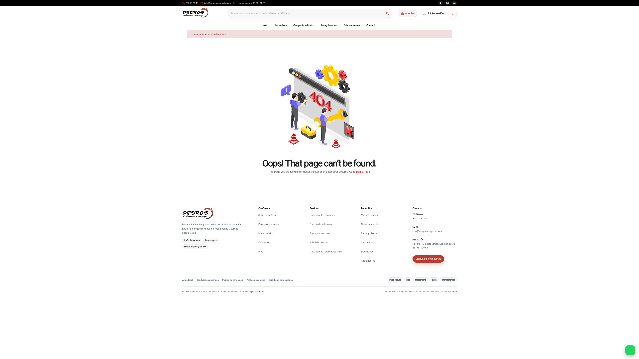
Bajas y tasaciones (320, 233)
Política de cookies (256, 280)
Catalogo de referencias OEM (326, 251)
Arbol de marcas (319, 242)
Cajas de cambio (370, 224)
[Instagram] (447, 3)
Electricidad (367, 251)
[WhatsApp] (454, 3)
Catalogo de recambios (322, 215)
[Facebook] (440, 3)
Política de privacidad (232, 280)
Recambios (281, 25)
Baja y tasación (329, 25)
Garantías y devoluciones (281, 280)
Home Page (363, 171)
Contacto (371, 25)
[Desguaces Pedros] (195, 12)
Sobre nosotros (352, 25)
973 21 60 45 (419, 218)
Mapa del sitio (266, 233)
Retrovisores (368, 260)
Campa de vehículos (304, 25)
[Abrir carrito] (453, 13)
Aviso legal (187, 280)
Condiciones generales (208, 280)
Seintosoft (259, 292)
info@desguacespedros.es (427, 231)
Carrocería (367, 242)
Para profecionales (268, 224)
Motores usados (370, 215)
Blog (260, 251)
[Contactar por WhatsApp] (630, 350)
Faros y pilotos (369, 233)
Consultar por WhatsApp (428, 258)
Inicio (265, 25)
